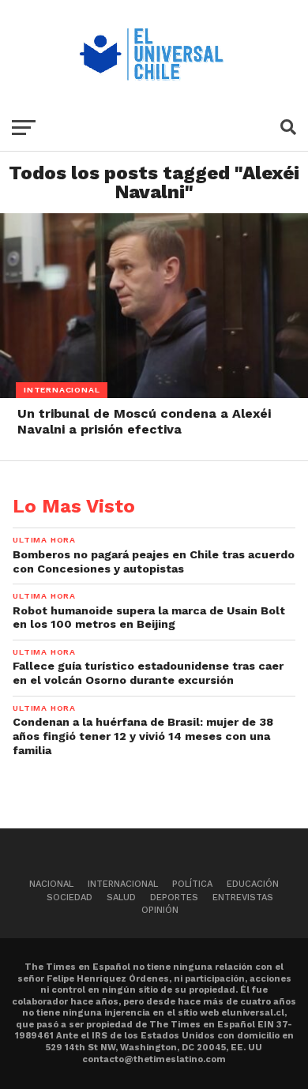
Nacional (51, 884)
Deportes (174, 897)
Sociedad (69, 897)
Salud (121, 897)
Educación (253, 884)
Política (192, 884)
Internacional (123, 884)
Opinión (159, 910)
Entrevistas (242, 897)
